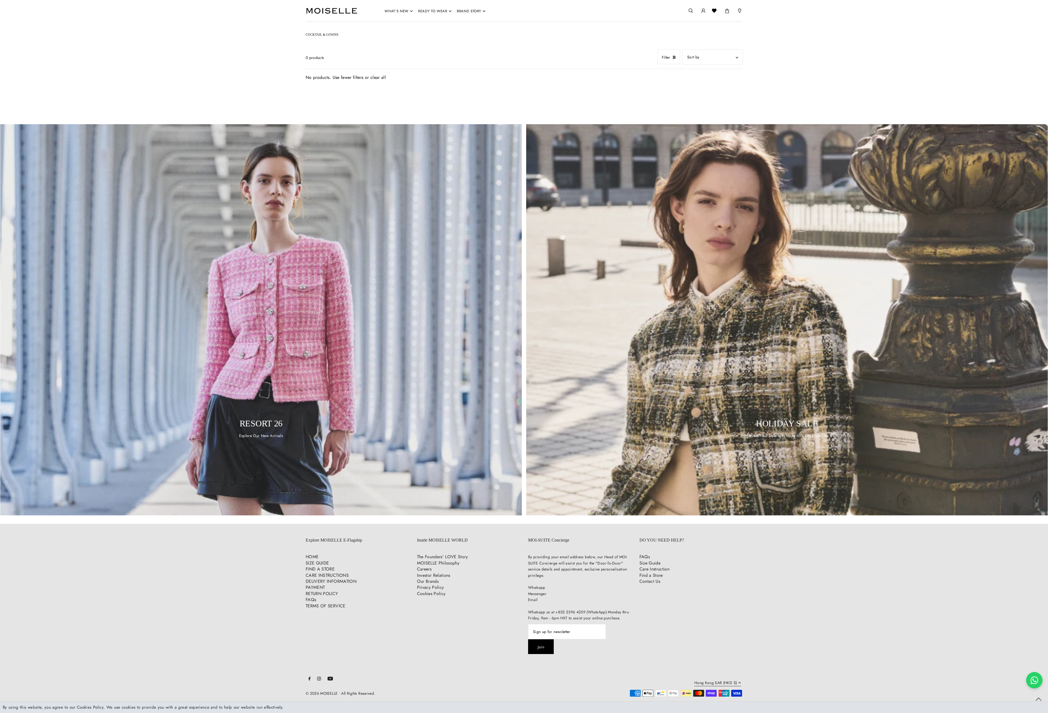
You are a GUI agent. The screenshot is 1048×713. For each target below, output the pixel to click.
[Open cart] (727, 9)
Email (533, 599)
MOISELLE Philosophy (438, 563)
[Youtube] (330, 679)
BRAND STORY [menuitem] (469, 11)
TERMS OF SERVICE (326, 606)
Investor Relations (433, 575)
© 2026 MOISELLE (322, 693)
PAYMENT (315, 587)
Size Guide (650, 563)
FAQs (311, 599)
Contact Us (649, 581)
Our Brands (428, 581)
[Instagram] (319, 679)
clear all (378, 77)
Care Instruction (654, 569)
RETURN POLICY (322, 593)
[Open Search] (690, 10)
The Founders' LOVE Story (442, 557)
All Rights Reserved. (358, 693)
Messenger (537, 593)
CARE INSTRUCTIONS (327, 575)
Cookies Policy (431, 593)
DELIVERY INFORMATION (331, 581)
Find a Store (651, 575)
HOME (312, 557)
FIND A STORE (320, 569)
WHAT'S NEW (397, 11)
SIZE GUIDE (317, 563)
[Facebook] (309, 679)
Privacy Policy (430, 587)
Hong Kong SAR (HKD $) (715, 683)
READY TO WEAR (432, 11)
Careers (424, 569)
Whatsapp (536, 587)
